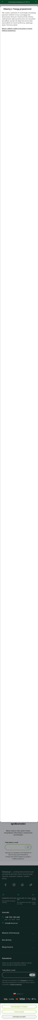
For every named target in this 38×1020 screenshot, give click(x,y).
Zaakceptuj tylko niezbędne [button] (19, 1006)
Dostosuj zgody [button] (19, 1012)
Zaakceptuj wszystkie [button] (19, 1017)
